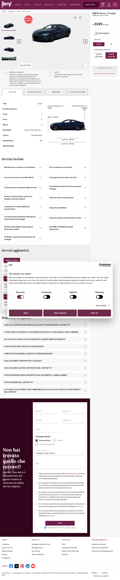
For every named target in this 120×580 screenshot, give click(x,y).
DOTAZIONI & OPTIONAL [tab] (77, 92)
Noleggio (11, 11)
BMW (18, 11)
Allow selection (60, 313)
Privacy (67, 527)
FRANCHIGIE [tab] (56, 92)
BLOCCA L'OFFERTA (105, 68)
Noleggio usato (37, 548)
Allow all (94, 313)
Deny (26, 313)
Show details (101, 306)
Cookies (105, 573)
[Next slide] (85, 41)
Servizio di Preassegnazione (102, 551)
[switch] (46, 297)
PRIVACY (95, 573)
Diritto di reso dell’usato (70, 551)
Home (3, 11)
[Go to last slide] (19, 41)
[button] (9, 26)
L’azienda (5, 544)
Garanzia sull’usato (99, 544)
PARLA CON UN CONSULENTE (105, 74)
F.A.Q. (64, 544)
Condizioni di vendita (69, 548)
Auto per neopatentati (100, 548)
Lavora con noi (7, 548)
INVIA (60, 523)
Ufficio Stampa (7, 551)
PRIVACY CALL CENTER (101, 576)
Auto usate (36, 551)
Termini (73, 527)
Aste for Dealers (38, 554)
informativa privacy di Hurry (74, 474)
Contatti (65, 554)
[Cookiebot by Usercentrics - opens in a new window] (100, 265)
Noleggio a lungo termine (41, 544)
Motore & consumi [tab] (34, 92)
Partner (4, 554)
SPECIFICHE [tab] (12, 92)
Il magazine (6, 558)
